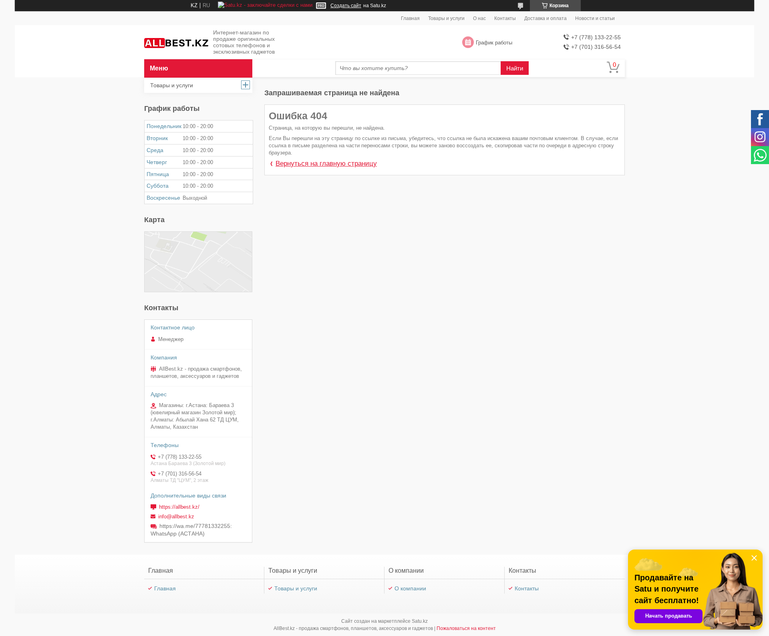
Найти (514, 68)
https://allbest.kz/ (179, 507)
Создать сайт (345, 5)
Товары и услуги (446, 18)
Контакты (505, 18)
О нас (479, 18)
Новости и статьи (595, 18)
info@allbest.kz (176, 517)
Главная (410, 18)
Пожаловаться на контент (466, 628)
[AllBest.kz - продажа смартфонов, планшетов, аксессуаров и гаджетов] (176, 43)
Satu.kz (420, 621)
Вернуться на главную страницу (326, 163)
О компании (410, 588)
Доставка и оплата (545, 18)
